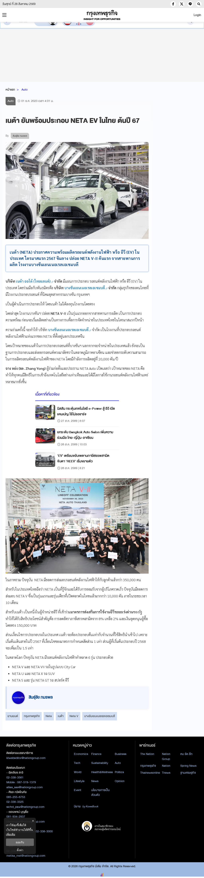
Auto (24, 89)
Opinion (120, 781)
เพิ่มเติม (10, 834)
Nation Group (166, 756)
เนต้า (61, 716)
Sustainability (99, 763)
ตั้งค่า (20, 850)
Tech (77, 763)
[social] (173, 4)
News (94, 781)
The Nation (147, 754)
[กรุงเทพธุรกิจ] (102, 15)
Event (77, 790)
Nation (166, 765)
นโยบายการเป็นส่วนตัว (100, 792)
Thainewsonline (150, 772)
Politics (119, 772)
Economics (81, 754)
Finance (96, 754)
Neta (49, 716)
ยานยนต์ (13, 716)
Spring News (188, 765)
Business (120, 754)
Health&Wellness (102, 772)
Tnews (166, 772)
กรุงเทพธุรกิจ (32, 716)
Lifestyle (79, 781)
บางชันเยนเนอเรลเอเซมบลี (99, 716)
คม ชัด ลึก (186, 754)
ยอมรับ (20, 842)
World (77, 772)
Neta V (74, 716)
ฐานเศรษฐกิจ (188, 772)
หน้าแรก (10, 89)
